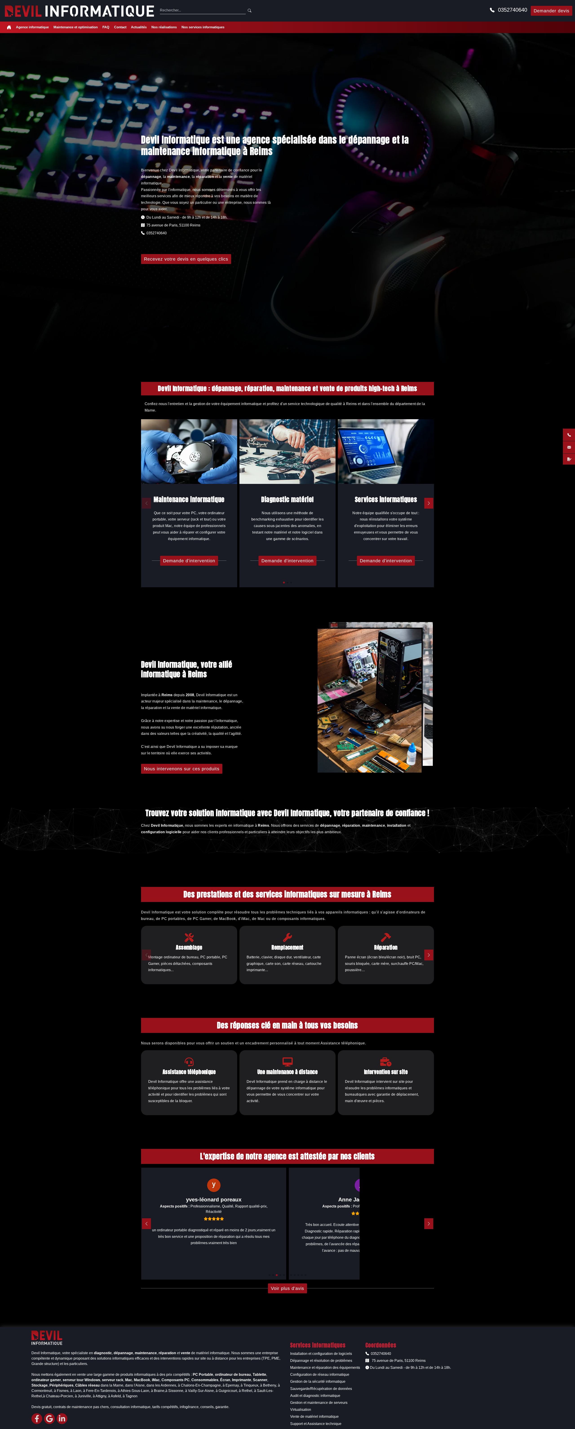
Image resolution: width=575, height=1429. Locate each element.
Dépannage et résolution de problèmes (321, 1361)
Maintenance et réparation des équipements (325, 1367)
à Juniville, (83, 1396)
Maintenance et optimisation (75, 27)
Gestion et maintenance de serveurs (318, 1403)
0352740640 (511, 10)
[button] (284, 582)
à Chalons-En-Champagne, (200, 1385)
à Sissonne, (174, 1391)
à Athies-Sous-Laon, (134, 1391)
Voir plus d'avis (287, 1288)
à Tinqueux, (250, 1385)
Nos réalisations (164, 27)
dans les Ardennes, (161, 1385)
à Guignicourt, (227, 1391)
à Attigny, (100, 1396)
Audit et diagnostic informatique (315, 1396)
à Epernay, (231, 1385)
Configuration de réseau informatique (319, 1374)
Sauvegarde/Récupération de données (321, 1389)
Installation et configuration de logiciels (321, 1354)
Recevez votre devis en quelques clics (186, 259)
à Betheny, (268, 1385)
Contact (120, 27)
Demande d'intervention (189, 560)
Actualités (139, 27)
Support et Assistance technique (315, 1424)
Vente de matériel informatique (314, 1416)
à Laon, (76, 1391)
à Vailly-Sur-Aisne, (200, 1391)
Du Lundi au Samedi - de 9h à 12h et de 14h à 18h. (410, 1367)
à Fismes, (61, 1391)
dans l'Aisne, (135, 1385)
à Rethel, (246, 1391)
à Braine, (158, 1391)
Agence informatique (32, 27)
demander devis (551, 10)
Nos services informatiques (202, 27)
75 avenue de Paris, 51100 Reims (398, 1361)
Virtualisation (300, 1409)
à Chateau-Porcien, (58, 1396)
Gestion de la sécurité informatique (317, 1381)
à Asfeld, (115, 1396)
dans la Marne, (112, 1385)
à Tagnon (130, 1396)
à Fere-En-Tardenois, (100, 1391)
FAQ (105, 27)
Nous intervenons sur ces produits (181, 768)
